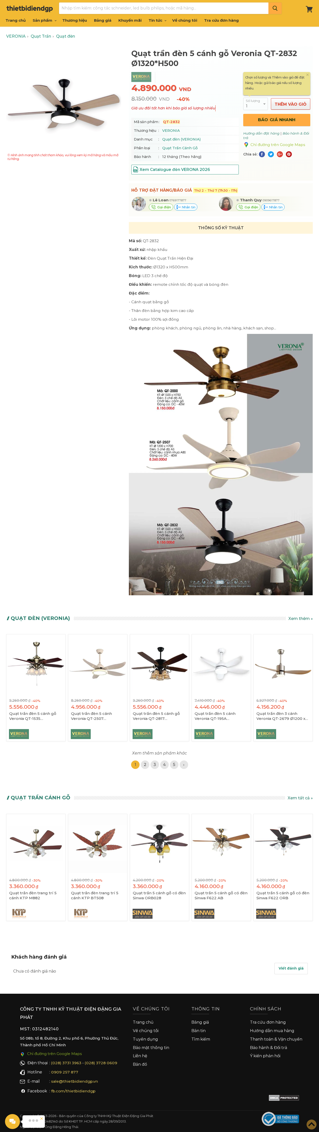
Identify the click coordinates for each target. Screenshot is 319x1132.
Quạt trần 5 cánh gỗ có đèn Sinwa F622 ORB (282, 895)
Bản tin (198, 1030)
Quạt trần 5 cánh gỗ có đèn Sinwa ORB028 (159, 895)
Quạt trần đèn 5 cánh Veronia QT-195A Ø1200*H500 (215, 716)
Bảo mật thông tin (151, 1047)
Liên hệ (140, 1056)
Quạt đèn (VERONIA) (181, 139)
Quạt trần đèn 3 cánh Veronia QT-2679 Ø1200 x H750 (280, 716)
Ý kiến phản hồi (265, 1056)
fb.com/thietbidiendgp (73, 1091)
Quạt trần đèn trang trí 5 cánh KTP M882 (33, 895)
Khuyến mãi (130, 20)
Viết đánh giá (291, 968)
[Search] (275, 8)
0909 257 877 (64, 1072)
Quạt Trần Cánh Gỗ (180, 148)
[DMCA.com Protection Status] (284, 1099)
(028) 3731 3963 (66, 1062)
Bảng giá (102, 20)
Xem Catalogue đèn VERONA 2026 (175, 169)
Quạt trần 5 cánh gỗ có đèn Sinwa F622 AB (221, 895)
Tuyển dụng (145, 1039)
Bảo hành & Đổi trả (268, 1047)
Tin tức (156, 20)
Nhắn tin (188, 207)
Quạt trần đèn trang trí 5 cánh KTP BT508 (94, 895)
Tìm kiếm (200, 1039)
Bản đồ (140, 1064)
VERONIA (171, 130)
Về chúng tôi (184, 20)
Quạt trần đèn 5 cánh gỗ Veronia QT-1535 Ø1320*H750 (32, 716)
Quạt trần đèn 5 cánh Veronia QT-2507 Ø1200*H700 (91, 716)
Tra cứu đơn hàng (221, 20)
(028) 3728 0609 (101, 1062)
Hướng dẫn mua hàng (272, 1030)
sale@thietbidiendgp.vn (74, 1081)
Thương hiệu (74, 20)
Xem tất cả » (300, 798)
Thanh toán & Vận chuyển (276, 1039)
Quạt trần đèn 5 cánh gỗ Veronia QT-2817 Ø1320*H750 (156, 716)
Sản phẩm (43, 20)
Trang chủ (15, 20)
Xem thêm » (300, 618)
